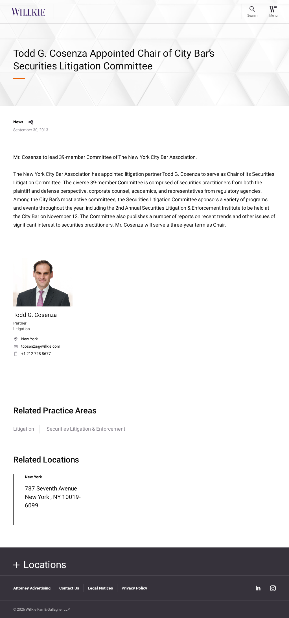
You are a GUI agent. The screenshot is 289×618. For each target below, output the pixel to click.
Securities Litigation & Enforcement (86, 429)
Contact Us (69, 588)
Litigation (23, 429)
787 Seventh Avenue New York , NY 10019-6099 (53, 497)
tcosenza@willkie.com (40, 346)
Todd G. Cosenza (35, 315)
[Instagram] (273, 588)
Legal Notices (100, 588)
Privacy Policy (134, 588)
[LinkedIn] (258, 588)
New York (29, 339)
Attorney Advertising (32, 588)
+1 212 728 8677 (36, 354)
